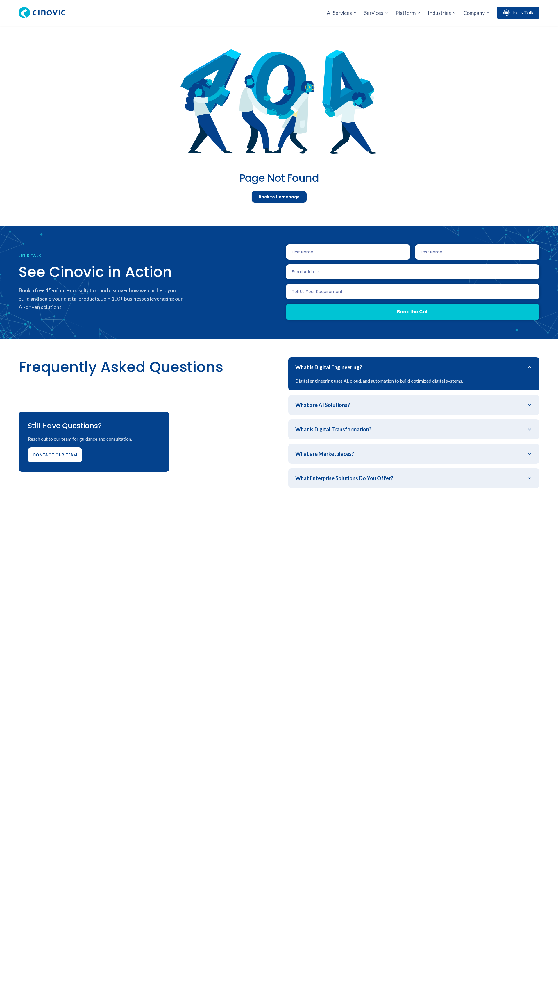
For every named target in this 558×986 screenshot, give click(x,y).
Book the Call (412, 311)
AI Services (339, 13)
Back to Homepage (279, 197)
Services (373, 13)
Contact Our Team (55, 455)
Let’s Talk (523, 12)
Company (474, 13)
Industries (439, 13)
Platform (406, 13)
